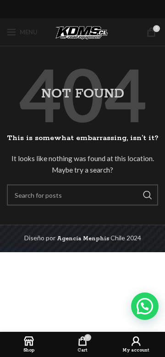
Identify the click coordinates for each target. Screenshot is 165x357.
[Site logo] (82, 31)
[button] (145, 306)
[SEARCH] (147, 195)
